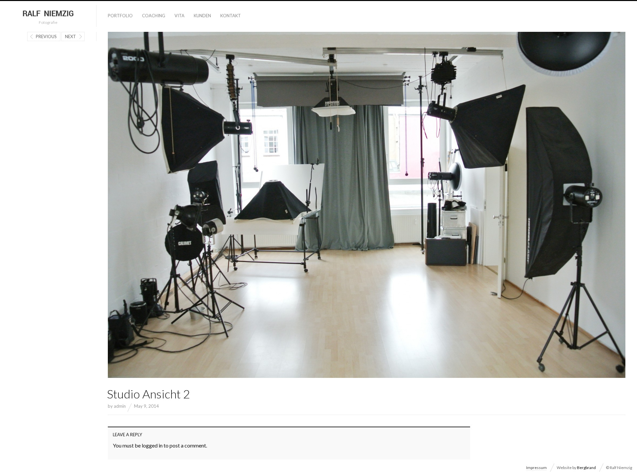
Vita (179, 15)
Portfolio (120, 15)
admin (120, 406)
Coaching (153, 15)
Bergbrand (586, 467)
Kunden (202, 15)
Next (70, 36)
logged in (152, 445)
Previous (46, 36)
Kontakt (230, 15)
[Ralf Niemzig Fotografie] (48, 13)
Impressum (536, 467)
